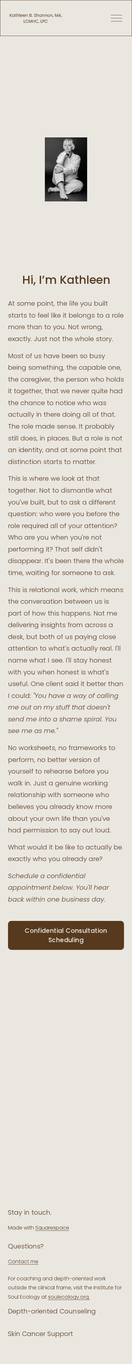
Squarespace (52, 1227)
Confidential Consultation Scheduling (66, 935)
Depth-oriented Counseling (52, 1311)
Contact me (23, 1261)
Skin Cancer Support (40, 1333)
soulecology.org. (69, 1297)
